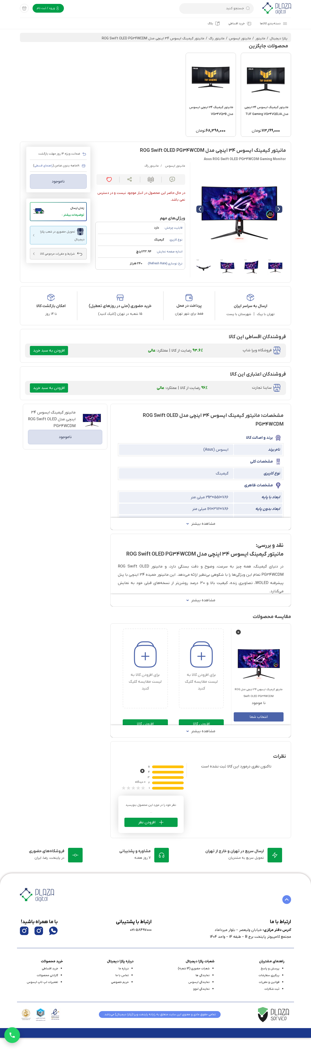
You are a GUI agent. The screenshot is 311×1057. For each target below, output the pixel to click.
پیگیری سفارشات (269, 975)
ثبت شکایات (271, 989)
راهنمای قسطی (43, 166)
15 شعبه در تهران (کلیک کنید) (120, 314)
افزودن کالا (201, 724)
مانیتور (260, 38)
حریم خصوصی (120, 982)
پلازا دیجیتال (278, 38)
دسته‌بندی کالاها (270, 24)
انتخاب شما (259, 716)
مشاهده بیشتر (203, 523)
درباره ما (124, 969)
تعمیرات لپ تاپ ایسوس (42, 982)
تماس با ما (122, 975)
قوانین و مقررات (269, 982)
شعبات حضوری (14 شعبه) (194, 969)
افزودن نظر (147, 822)
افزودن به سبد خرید (49, 350)
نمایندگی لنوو (201, 989)
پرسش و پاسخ (270, 969)
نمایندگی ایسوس (199, 982)
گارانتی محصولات (47, 975)
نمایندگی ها (203, 975)
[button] (58, 211)
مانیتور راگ (217, 38)
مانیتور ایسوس (240, 38)
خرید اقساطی (236, 24)
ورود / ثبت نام (46, 8)
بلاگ (210, 24)
